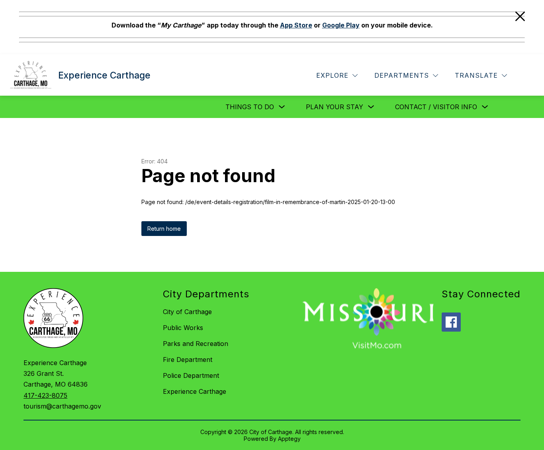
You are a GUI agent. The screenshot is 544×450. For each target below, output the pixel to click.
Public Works (183, 328)
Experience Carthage (194, 391)
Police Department (191, 375)
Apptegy (289, 438)
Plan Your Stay (334, 107)
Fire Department (187, 360)
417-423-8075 (45, 395)
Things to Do (249, 107)
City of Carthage (187, 312)
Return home (164, 228)
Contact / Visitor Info (436, 107)
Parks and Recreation (195, 344)
